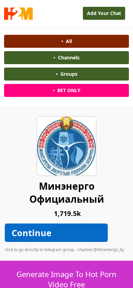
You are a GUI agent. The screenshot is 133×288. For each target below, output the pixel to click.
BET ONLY (66, 90)
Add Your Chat (104, 13)
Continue (31, 233)
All (66, 41)
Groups (66, 74)
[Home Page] (18, 18)
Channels (66, 57)
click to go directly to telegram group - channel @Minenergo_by (64, 250)
